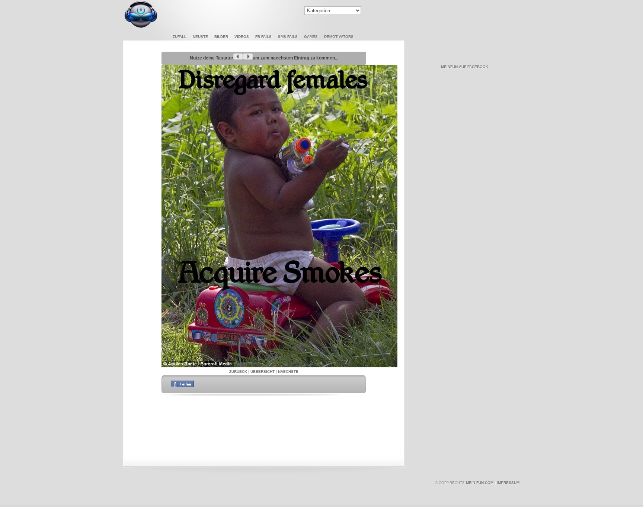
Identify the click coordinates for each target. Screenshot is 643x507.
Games (311, 37)
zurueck (238, 371)
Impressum (508, 483)
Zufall (179, 37)
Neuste (200, 37)
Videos (241, 37)
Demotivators (339, 37)
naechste (288, 371)
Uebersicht (262, 371)
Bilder (221, 37)
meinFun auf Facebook (464, 67)
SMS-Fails (288, 37)
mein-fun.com (479, 483)
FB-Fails (263, 37)
